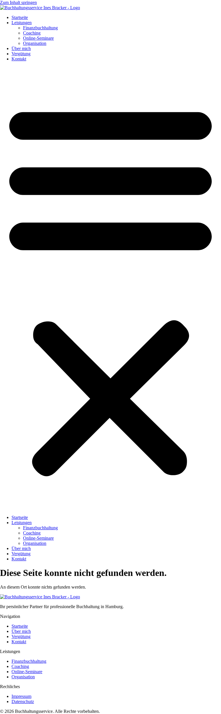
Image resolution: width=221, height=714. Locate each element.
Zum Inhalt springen (18, 2)
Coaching (32, 32)
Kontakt (19, 58)
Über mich (21, 48)
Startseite (20, 17)
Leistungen (22, 22)
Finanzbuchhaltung (40, 27)
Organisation (34, 43)
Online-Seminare (38, 38)
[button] (110, 288)
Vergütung (21, 53)
